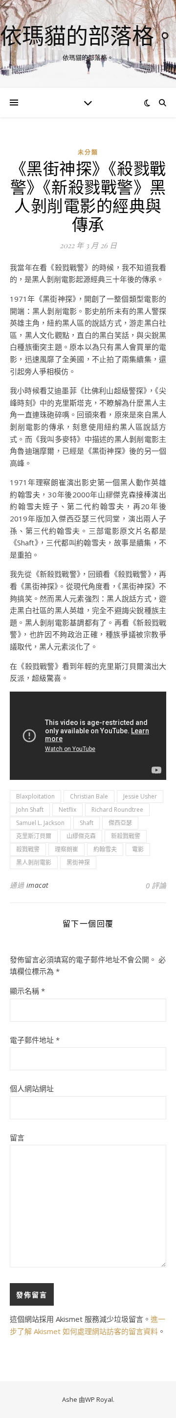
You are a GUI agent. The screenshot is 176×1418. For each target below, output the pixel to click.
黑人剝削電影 (33, 862)
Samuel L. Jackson (40, 823)
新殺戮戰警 (125, 836)
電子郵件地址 (35, 1040)
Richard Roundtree (117, 809)
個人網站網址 (32, 1088)
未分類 (88, 152)
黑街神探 (78, 862)
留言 (17, 1137)
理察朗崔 (66, 849)
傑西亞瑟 (120, 823)
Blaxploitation (35, 796)
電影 (138, 849)
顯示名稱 (27, 991)
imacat (37, 885)
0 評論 (156, 885)
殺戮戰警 (28, 849)
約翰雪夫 (105, 849)
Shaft (86, 823)
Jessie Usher (140, 796)
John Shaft (30, 809)
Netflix (67, 809)
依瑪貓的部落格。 (88, 36)
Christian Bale (89, 796)
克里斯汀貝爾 (33, 836)
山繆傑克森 (81, 836)
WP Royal (99, 1399)
